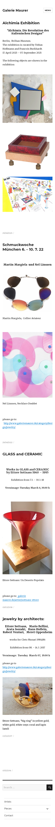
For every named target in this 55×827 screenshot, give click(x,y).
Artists (7, 801)
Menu (48, 10)
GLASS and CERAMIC (22, 454)
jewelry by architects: (23, 619)
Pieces (7, 808)
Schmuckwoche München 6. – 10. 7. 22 (23, 247)
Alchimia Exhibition (21, 23)
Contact (8, 815)
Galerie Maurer (15, 10)
